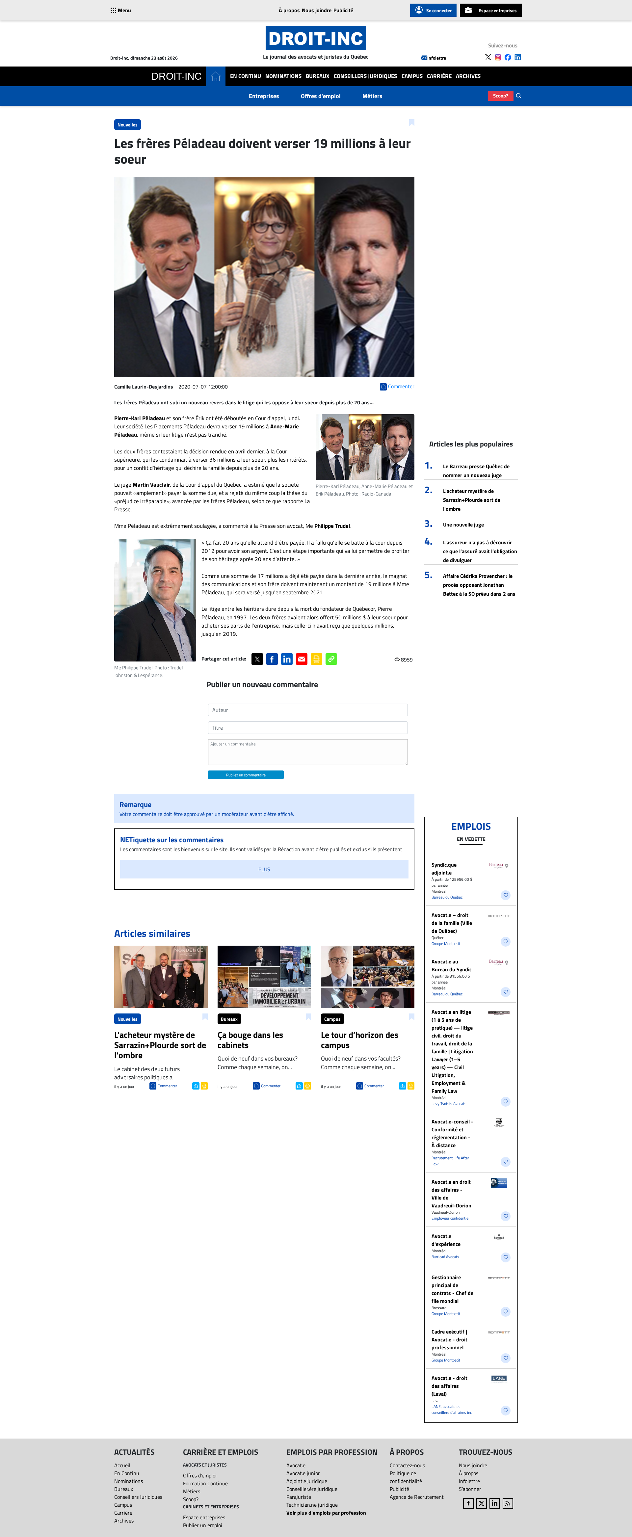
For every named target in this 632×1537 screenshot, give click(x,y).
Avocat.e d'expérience (446, 1240)
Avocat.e (295, 1465)
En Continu (245, 76)
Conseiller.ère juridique (311, 1489)
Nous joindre (316, 10)
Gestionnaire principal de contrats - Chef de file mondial (452, 1289)
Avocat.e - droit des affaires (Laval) (449, 1386)
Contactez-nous (407, 1465)
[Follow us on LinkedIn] (518, 57)
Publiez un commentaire (246, 775)
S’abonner (470, 1489)
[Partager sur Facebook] (272, 659)
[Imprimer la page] (316, 659)
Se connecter (439, 10)
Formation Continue (205, 1483)
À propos (289, 10)
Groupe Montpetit (446, 943)
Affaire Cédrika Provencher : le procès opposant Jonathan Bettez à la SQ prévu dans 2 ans (479, 585)
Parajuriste (298, 1497)
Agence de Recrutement (417, 1497)
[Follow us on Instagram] (498, 57)
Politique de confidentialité (406, 1477)
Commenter (167, 1086)
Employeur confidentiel (450, 1218)
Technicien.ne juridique (312, 1505)
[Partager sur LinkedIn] (287, 659)
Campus (412, 76)
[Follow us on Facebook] (508, 57)
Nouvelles (128, 124)
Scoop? (500, 95)
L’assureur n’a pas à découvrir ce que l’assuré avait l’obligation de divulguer (480, 551)
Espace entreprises (498, 10)
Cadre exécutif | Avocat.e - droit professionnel (449, 1339)
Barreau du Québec (447, 897)
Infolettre (436, 57)
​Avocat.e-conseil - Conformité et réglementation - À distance (452, 1133)
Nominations (283, 76)
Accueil (122, 1465)
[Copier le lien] (331, 659)
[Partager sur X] (257, 659)
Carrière (439, 76)
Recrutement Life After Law (450, 1161)
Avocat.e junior (303, 1473)
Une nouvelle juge (463, 524)
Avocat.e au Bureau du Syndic (452, 965)
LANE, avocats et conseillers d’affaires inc (452, 1409)
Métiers (372, 96)
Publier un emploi (202, 1525)
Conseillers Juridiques (365, 76)
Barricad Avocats (445, 1257)
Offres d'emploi (321, 96)
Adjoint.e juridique (306, 1481)
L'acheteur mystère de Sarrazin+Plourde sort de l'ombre (471, 500)
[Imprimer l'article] (203, 1085)
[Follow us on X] (488, 57)
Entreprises (264, 96)
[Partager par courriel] (301, 659)
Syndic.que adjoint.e (444, 868)
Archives (468, 76)
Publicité (343, 10)
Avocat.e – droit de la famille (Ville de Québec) (452, 923)
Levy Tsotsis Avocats (449, 1103)
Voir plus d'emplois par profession (326, 1513)
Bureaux (317, 76)
